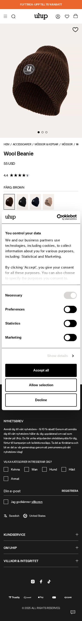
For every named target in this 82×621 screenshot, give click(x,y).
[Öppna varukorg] (75, 16)
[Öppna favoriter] (66, 16)
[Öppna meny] (6, 16)
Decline (41, 400)
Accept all (41, 370)
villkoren (37, 502)
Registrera (70, 490)
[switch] (70, 309)
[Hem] (41, 16)
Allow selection (41, 385)
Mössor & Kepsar (46, 144)
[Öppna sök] (14, 16)
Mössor (67, 144)
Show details (57, 356)
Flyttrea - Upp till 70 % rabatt (41, 4)
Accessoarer (22, 144)
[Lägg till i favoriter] (75, 29)
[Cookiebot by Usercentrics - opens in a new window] (58, 217)
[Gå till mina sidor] (57, 16)
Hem (6, 144)
